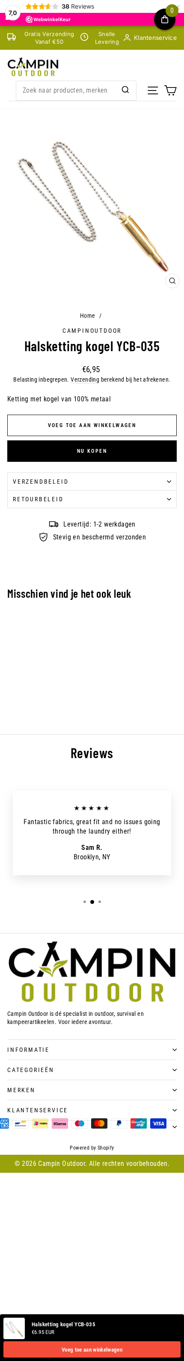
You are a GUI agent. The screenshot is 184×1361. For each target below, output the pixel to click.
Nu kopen (92, 451)
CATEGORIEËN (30, 1069)
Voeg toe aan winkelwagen (92, 1349)
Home (87, 315)
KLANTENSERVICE (37, 1110)
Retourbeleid (38, 499)
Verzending (85, 379)
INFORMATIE (28, 1049)
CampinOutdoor (92, 330)
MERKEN (21, 1090)
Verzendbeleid (40, 481)
